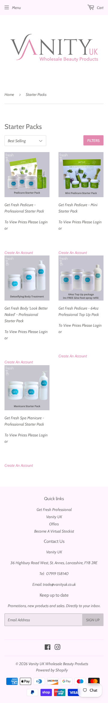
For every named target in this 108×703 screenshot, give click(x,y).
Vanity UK (54, 516)
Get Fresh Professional (54, 509)
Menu (16, 7)
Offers (54, 523)
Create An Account (18, 252)
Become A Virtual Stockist (54, 531)
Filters (93, 140)
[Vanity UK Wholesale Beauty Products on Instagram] (58, 648)
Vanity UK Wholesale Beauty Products (58, 663)
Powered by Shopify (52, 670)
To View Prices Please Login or (26, 216)
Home (9, 94)
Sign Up (93, 620)
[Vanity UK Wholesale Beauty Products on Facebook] (47, 648)
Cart (100, 7)
